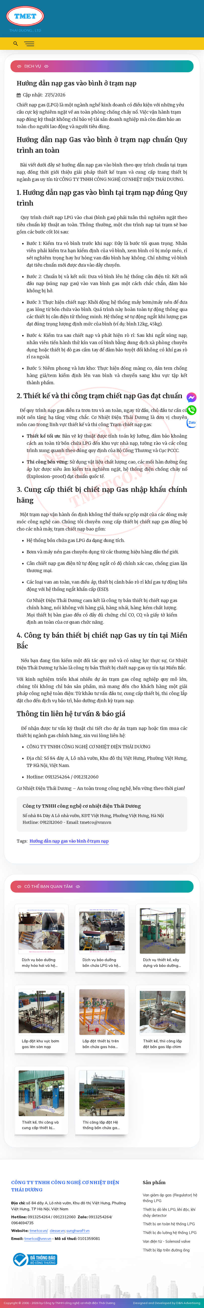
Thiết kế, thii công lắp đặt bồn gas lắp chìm (162, 1044)
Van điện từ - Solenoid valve (166, 1241)
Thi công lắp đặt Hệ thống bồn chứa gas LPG (101, 1125)
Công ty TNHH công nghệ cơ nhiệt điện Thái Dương (79, 1303)
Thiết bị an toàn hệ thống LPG (169, 1224)
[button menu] (29, 44)
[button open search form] (15, 43)
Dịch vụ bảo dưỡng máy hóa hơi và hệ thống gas (38, 962)
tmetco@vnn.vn (37, 1238)
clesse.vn (57, 1230)
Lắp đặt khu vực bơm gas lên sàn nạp (40, 1044)
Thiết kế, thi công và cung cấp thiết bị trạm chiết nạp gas (40, 1125)
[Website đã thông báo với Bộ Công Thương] (34, 1259)
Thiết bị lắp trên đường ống (166, 1250)
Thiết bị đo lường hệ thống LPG (170, 1232)
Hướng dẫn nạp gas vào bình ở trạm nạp (69, 841)
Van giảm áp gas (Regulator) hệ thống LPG (170, 1198)
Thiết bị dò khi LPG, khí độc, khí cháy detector (169, 1212)
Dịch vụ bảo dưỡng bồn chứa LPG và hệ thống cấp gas (100, 962)
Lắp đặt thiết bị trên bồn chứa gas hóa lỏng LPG (101, 1044)
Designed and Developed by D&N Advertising (166, 1303)
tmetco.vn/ (38, 1230)
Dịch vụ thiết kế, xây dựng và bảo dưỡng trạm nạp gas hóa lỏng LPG (161, 962)
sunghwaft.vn (78, 1230)
